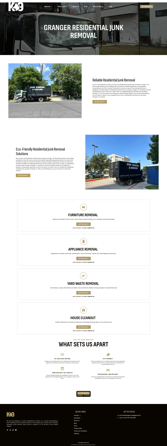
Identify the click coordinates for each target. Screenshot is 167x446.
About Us (75, 6)
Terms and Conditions (80, 431)
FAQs (110, 6)
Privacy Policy (78, 428)
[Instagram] (10, 430)
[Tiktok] (13, 430)
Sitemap (76, 433)
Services (47, 6)
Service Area (97, 6)
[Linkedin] (16, 430)
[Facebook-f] (7, 430)
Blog (86, 6)
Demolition (61, 6)
